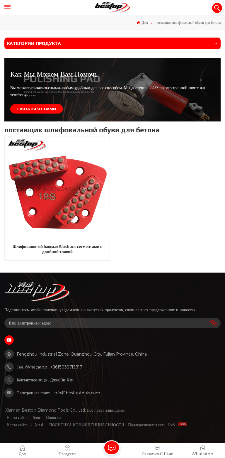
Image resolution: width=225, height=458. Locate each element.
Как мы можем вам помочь (54, 74)
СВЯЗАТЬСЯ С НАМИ (36, 109)
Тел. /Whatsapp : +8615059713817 (49, 366)
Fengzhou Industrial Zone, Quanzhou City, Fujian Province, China (82, 353)
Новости (53, 417)
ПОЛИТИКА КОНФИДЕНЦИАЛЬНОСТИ (86, 424)
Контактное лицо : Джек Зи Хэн (45, 379)
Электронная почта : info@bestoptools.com (58, 392)
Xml (39, 424)
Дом (144, 22)
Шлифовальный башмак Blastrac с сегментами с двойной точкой (57, 249)
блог (37, 417)
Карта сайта (17, 417)
